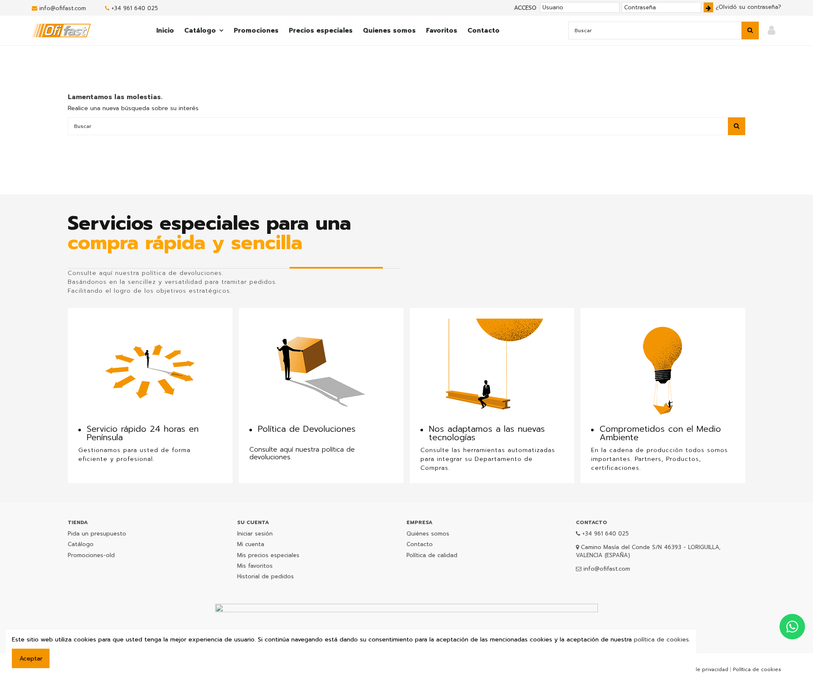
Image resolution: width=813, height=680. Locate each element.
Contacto (419, 544)
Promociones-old (91, 555)
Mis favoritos (255, 566)
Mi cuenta (250, 544)
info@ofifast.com (62, 8)
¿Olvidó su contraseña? (748, 7)
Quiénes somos (427, 534)
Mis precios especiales (268, 555)
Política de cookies (757, 669)
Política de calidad (431, 555)
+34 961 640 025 (134, 8)
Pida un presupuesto (97, 534)
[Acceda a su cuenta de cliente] (771, 30)
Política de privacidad (701, 669)
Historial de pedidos (265, 576)
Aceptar (30, 658)
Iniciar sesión (255, 534)
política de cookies (661, 639)
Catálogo (81, 544)
